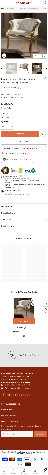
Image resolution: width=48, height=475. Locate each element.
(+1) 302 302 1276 (12, 385)
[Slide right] (44, 355)
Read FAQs (31, 148)
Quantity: (5, 122)
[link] (43, 134)
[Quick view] (33, 304)
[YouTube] (21, 395)
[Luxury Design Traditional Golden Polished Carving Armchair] (24, 308)
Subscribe (40, 434)
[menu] (2, 3)
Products (12, 8)
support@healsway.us (20, 388)
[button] (40, 56)
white (24, 336)
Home (3, 8)
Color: (7, 108)
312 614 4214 (26, 385)
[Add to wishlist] (33, 300)
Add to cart (20, 134)
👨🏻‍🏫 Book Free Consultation (17, 159)
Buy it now (24, 141)
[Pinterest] (15, 395)
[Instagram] (9, 395)
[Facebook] (3, 395)
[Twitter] (27, 395)
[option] (24, 35)
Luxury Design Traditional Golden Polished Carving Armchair (21, 327)
